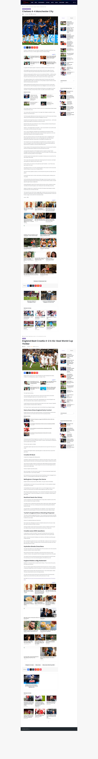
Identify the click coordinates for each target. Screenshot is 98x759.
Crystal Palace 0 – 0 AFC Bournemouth (28, 318)
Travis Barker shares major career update (69, 102)
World (56, 2)
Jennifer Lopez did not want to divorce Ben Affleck (70, 113)
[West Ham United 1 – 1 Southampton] (26, 103)
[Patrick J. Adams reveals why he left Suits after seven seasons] (63, 108)
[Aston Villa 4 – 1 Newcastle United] (43, 96)
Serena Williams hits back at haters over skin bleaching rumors (70, 97)
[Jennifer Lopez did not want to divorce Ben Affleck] (63, 114)
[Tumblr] (30, 47)
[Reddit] (35, 47)
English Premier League (32, 6)
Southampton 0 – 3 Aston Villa (51, 318)
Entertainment (41, 2)
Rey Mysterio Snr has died (70, 92)
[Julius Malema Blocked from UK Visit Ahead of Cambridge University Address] (63, 43)
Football (48, 2)
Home (32, 2)
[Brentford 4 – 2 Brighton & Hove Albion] (40, 313)
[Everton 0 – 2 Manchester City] (43, 103)
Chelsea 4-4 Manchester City (40, 281)
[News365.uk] (26, 2)
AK (23, 14)
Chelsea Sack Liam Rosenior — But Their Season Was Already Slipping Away (70, 30)
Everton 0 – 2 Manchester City (70, 58)
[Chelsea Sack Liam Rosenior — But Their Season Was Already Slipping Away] (26, 96)
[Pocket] (37, 47)
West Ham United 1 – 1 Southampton (70, 54)
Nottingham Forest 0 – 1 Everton (28, 328)
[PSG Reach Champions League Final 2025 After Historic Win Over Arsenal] (63, 36)
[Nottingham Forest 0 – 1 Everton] (29, 323)
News (36, 2)
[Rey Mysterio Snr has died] (63, 93)
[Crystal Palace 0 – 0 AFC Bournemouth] (29, 313)
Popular (63, 18)
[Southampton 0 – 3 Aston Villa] (51, 313)
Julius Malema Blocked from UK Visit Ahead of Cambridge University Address (70, 44)
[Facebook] (25, 47)
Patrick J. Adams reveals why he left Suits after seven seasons (70, 108)
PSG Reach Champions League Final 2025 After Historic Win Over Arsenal (70, 37)
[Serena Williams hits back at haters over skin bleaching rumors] (63, 97)
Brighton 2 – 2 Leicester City (39, 328)
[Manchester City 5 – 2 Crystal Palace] (51, 323)
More (67, 2)
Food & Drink (61, 2)
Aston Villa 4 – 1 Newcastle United (70, 49)
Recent (71, 18)
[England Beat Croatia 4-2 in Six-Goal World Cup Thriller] (63, 23)
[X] (27, 47)
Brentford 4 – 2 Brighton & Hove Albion (40, 318)
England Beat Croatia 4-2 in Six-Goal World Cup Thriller (70, 23)
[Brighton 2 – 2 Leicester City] (40, 323)
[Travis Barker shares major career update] (63, 103)
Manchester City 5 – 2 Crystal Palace (51, 328)
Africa (52, 2)
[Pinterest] (32, 47)
